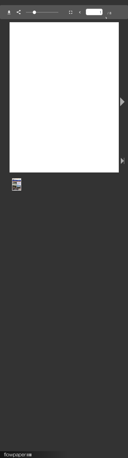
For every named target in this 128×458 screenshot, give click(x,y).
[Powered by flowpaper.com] (18, 452)
